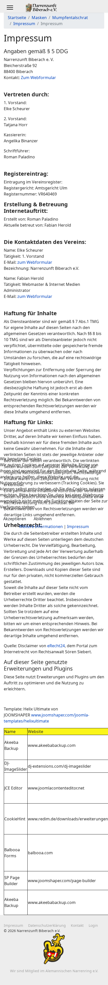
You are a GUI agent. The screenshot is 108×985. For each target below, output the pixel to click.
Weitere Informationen (41, 526)
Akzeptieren (14, 518)
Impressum (78, 526)
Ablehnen (43, 518)
